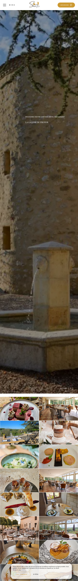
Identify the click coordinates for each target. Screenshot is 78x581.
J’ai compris (21, 574)
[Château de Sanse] (34, 4)
